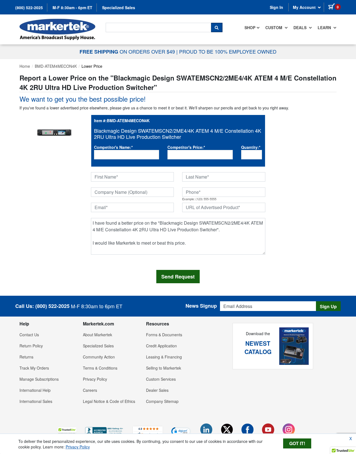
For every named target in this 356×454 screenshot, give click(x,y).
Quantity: (250, 147)
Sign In (276, 7)
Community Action (99, 357)
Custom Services (161, 379)
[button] (67, 431)
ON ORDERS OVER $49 (128, 51)
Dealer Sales (157, 390)
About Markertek (97, 334)
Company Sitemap (162, 401)
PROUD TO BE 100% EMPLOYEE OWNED (227, 51)
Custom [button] (274, 27)
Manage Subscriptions (39, 379)
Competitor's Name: (113, 147)
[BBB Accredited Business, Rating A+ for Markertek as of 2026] (104, 430)
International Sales (35, 401)
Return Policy (31, 345)
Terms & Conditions (100, 368)
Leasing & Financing (164, 357)
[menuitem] (252, 27)
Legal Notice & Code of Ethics (109, 401)
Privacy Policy (95, 379)
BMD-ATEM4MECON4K (56, 66)
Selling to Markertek (163, 368)
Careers (90, 390)
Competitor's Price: (186, 147)
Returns (26, 357)
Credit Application (161, 345)
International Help (35, 390)
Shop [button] (249, 27)
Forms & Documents (164, 334)
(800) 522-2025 (29, 7)
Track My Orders (34, 368)
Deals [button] (300, 27)
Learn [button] (325, 27)
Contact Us (29, 334)
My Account (305, 7)
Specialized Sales (118, 7)
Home (24, 66)
